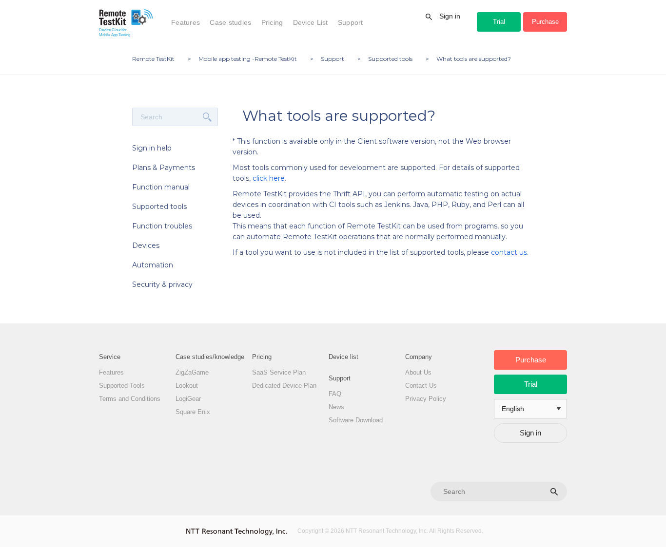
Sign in (449, 16)
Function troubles (162, 226)
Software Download (356, 420)
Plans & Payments (163, 167)
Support (350, 22)
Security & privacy (162, 284)
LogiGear (188, 398)
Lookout (187, 385)
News (336, 407)
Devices (145, 245)
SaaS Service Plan (279, 372)
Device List (310, 22)
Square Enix (193, 411)
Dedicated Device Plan (284, 385)
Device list (343, 356)
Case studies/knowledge (210, 356)
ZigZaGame (192, 372)
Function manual (161, 187)
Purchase (545, 21)
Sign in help (152, 148)
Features (185, 22)
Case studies (230, 22)
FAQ (335, 393)
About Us (418, 372)
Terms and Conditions (129, 398)
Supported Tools (122, 385)
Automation (152, 265)
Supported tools (159, 206)
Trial (499, 21)
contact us (509, 252)
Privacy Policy (425, 398)
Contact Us (421, 385)
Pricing (272, 22)
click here (269, 178)
